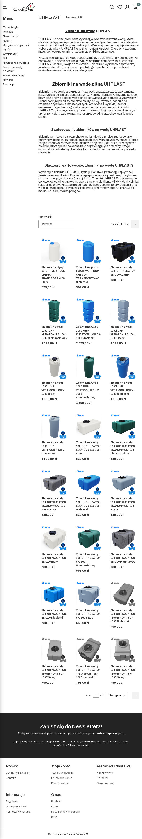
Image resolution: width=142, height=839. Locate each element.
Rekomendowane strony (65, 811)
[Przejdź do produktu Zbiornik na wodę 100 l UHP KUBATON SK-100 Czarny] (123, 251)
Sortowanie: (45, 216)
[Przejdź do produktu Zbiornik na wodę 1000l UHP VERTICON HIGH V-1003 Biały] (54, 367)
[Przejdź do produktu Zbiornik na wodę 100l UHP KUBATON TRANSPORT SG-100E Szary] (54, 650)
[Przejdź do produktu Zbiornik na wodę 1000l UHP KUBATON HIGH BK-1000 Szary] (123, 311)
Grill (5, 58)
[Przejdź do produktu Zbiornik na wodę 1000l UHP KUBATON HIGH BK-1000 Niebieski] (89, 311)
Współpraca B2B (16, 806)
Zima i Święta (11, 27)
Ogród (7, 49)
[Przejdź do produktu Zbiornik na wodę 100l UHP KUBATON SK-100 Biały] (54, 538)
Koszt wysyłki (105, 773)
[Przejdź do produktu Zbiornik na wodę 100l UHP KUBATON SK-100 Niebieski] (54, 594)
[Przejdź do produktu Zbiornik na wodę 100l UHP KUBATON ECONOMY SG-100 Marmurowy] (54, 482)
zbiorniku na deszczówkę (101, 60)
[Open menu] (5, 7)
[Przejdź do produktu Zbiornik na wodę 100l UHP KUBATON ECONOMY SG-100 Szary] (123, 482)
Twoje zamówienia (62, 773)
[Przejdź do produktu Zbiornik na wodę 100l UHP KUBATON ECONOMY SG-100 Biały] (89, 426)
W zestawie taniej (13, 75)
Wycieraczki (10, 54)
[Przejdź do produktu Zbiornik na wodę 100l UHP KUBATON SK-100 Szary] (89, 594)
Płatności (102, 778)
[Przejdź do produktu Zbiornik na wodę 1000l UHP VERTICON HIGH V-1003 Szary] (54, 426)
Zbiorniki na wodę (80, 31)
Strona (114, 224)
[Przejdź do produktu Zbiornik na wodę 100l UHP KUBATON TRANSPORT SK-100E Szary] (123, 650)
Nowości (8, 80)
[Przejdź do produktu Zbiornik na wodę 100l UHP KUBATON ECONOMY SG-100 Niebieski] (89, 482)
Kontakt (11, 778)
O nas (54, 806)
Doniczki (8, 31)
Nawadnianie (10, 36)
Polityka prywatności (18, 811)
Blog (54, 817)
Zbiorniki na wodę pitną (77, 84)
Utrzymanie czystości (16, 45)
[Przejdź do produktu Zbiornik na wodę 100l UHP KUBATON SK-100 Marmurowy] (123, 538)
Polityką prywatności (78, 745)
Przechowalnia (60, 783)
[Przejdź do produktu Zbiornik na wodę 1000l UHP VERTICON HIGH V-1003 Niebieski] (123, 367)
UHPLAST (45, 39)
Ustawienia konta (61, 778)
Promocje (8, 84)
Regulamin (52, 741)
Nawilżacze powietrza (16, 63)
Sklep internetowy (66, 834)
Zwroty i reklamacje (17, 773)
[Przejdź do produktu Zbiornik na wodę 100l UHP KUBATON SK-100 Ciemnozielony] (89, 538)
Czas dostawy (105, 783)
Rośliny (7, 40)
